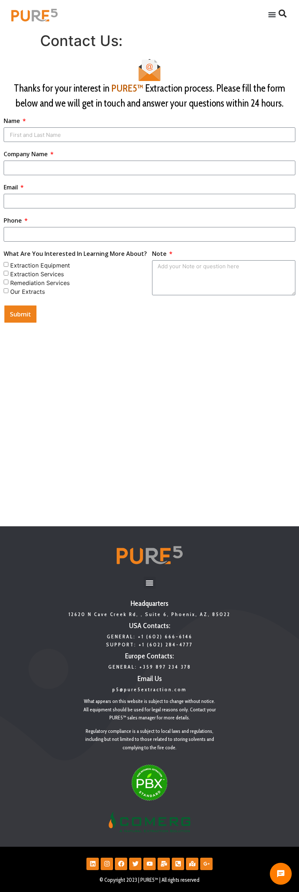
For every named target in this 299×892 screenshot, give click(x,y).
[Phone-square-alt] (178, 864)
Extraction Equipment (40, 265)
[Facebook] (121, 864)
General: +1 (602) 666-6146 (150, 636)
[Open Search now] (283, 13)
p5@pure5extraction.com (149, 689)
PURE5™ (127, 88)
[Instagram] (107, 864)
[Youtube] (149, 864)
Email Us (149, 678)
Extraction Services (37, 274)
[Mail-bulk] (164, 864)
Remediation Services (40, 283)
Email (11, 187)
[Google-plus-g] (206, 864)
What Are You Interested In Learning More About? (75, 254)
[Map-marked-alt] (192, 864)
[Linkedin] (92, 864)
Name (13, 121)
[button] (272, 15)
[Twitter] (135, 864)
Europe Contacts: (149, 655)
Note (160, 254)
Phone (13, 221)
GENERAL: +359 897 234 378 (149, 667)
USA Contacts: (149, 625)
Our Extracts (27, 291)
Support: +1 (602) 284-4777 (149, 644)
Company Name (26, 154)
